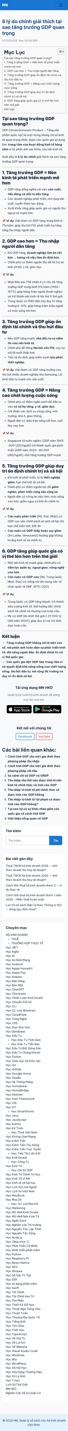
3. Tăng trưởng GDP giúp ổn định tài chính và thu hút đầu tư (32, 77)
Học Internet (14, 1094)
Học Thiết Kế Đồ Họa (20, 1304)
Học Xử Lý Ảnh (15, 1376)
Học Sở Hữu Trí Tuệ (18, 1275)
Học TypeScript (16, 1334)
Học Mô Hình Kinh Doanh (22, 1212)
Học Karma (13, 1124)
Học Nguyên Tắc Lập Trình (23, 1229)
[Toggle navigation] (61, 5)
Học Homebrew (16, 1086)
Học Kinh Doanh (16, 1157)
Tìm (55, 840)
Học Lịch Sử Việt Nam (20, 1191)
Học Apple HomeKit (19, 968)
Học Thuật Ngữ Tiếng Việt (23, 1309)
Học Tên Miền (15, 1300)
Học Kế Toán (14, 1128)
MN (5, 5)
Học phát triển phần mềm (23, 1250)
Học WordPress (16, 1363)
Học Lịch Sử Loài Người (21, 1187)
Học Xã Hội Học (16, 1368)
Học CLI (11, 1006)
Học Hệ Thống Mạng (19, 1082)
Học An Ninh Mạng (18, 960)
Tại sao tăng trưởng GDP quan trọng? (28, 58)
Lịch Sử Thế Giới (17, 1384)
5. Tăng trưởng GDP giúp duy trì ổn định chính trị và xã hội (29, 94)
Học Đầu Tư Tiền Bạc (25, 1044)
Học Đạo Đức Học (18, 1027)
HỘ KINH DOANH (17, 935)
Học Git (11, 1065)
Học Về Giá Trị (15, 1338)
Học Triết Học (15, 1330)
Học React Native (17, 1262)
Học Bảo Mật (14, 985)
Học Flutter (13, 1056)
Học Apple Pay (16, 972)
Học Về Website (16, 1347)
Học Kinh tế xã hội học (21, 1183)
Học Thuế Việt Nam (24, 1132)
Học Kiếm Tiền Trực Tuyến (23, 1149)
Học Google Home (18, 1073)
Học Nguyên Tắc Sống (20, 1233)
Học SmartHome (22, 1111)
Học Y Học (13, 1380)
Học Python (13, 1254)
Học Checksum (16, 993)
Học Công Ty (20, 1162)
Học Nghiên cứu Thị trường (23, 1225)
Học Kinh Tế (14, 1166)
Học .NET (12, 947)
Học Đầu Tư (14, 1035)
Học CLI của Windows (20, 1010)
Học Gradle (13, 1077)
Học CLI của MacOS (24, 1204)
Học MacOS (14, 1199)
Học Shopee (14, 1271)
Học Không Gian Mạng (21, 1136)
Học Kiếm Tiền (15, 1141)
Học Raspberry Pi (17, 1258)
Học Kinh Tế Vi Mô (18, 1178)
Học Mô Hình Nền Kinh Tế (22, 1216)
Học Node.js (14, 1237)
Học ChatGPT (15, 989)
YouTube (44, 736)
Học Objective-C (17, 1241)
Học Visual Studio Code (22, 1351)
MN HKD (11, 1389)
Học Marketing (15, 1208)
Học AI (10, 956)
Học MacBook (15, 1195)
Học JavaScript (16, 1120)
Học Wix (11, 1359)
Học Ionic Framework (20, 1098)
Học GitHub (13, 1069)
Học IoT (11, 1107)
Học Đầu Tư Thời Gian (26, 1040)
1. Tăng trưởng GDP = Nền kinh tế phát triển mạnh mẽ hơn (32, 64)
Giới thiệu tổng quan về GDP (28, 818)
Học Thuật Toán (17, 1313)
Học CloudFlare (16, 1014)
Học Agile (12, 951)
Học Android (14, 964)
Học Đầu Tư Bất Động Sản (23, 1048)
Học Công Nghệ (16, 1019)
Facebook (25, 736)
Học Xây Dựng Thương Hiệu (24, 1372)
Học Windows (15, 1355)
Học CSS (11, 1023)
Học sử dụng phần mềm (21, 1283)
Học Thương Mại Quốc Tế (23, 1317)
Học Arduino (14, 977)
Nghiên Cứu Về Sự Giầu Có (23, 1393)
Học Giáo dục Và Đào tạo (23, 1061)
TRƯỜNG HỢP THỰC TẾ (27, 943)
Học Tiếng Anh (15, 1321)
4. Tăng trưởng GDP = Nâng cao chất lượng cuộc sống (31, 86)
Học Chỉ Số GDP (28, 40)
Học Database (15, 1031)
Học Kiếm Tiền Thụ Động (22, 1145)
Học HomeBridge (17, 1090)
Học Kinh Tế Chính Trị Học (23, 1174)
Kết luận (9, 109)
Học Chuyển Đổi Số (19, 1002)
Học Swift (12, 1288)
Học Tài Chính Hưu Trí (20, 1296)
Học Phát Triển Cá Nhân (22, 1246)
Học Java (12, 1115)
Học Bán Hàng (15, 981)
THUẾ (15, 939)
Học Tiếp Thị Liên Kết (25, 1153)
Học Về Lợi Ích (15, 1342)
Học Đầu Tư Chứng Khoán (23, 1052)
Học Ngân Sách (16, 1220)
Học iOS (11, 1103)
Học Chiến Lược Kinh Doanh (24, 998)
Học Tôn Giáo (15, 1325)
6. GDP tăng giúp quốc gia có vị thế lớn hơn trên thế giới (31, 102)
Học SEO (12, 1267)
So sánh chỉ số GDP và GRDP (28, 775)
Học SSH (11, 1279)
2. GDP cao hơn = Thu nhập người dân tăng (31, 71)
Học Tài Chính (15, 1292)
